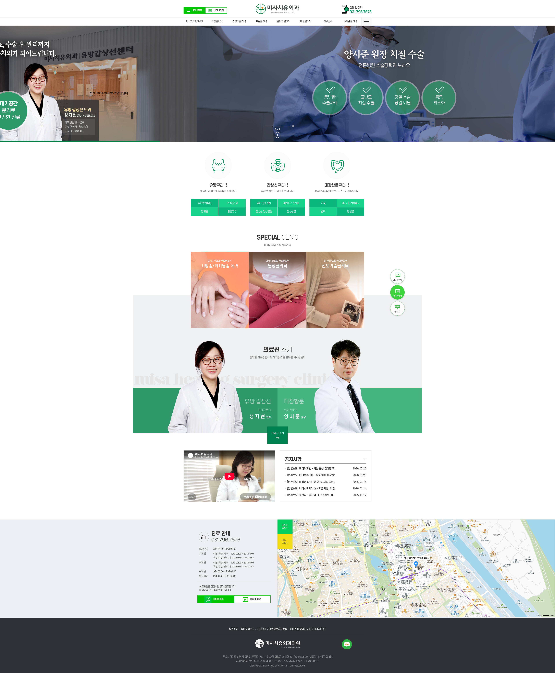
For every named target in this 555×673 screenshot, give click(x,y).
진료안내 (261, 629)
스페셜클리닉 (350, 21)
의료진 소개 (277, 433)
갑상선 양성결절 (264, 211)
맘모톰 (204, 211)
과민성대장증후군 (351, 203)
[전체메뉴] (366, 21)
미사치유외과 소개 (194, 21)
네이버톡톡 (197, 10)
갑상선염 (291, 211)
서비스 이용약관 (298, 629)
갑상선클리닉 (239, 21)
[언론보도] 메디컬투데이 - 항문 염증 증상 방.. (311, 475)
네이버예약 (218, 10)
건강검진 (327, 21)
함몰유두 (231, 211)
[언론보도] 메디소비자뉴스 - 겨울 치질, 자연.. (311, 488)
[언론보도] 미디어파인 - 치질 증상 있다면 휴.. (311, 468)
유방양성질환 (204, 203)
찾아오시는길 (247, 629)
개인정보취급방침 (278, 629)
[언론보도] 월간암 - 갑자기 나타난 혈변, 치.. (310, 495)
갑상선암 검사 (264, 203)
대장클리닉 (305, 21)
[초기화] (551, 573)
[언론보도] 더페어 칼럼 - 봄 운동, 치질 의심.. (311, 481)
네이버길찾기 (285, 527)
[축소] (551, 568)
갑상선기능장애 (291, 203)
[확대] (551, 563)
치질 (323, 203)
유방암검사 (232, 203)
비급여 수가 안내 (317, 629)
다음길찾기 (285, 542)
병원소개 (233, 629)
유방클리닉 (217, 21)
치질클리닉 (261, 21)
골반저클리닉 (283, 21)
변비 (323, 211)
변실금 (350, 211)
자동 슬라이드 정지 (293, 126)
